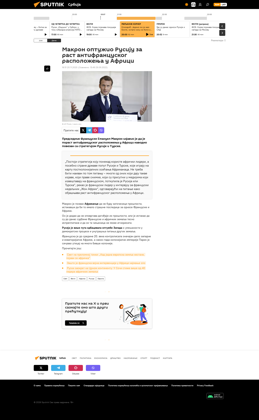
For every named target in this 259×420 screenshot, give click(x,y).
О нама (37, 385)
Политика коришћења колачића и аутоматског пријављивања (138, 385)
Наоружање (130, 358)
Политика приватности (182, 385)
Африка (82, 278)
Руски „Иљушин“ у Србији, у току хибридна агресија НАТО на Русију (65, 30)
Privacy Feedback (205, 385)
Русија (91, 278)
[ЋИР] (217, 4)
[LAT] (224, 4)
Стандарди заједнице (94, 385)
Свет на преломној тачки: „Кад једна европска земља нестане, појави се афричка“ (105, 256)
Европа (101, 278)
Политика (85, 358)
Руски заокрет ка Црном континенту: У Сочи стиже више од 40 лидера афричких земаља (106, 269)
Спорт (143, 358)
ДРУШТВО (115, 358)
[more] (47, 69)
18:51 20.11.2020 (69, 67)
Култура (167, 358)
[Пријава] (200, 5)
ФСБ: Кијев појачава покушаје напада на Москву (101, 28)
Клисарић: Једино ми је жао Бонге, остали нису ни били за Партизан (136, 30)
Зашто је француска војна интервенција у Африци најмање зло (106, 263)
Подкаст (155, 358)
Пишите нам (74, 385)
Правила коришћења (54, 385)
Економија (100, 358)
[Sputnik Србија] (50, 8)
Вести (73, 278)
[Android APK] (215, 396)
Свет (65, 278)
